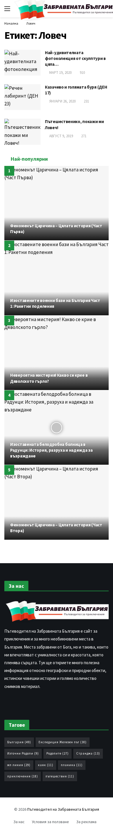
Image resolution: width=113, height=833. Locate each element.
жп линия (18, 765)
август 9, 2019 (61, 135)
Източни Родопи (23, 753)
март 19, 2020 (60, 72)
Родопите (57, 753)
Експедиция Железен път (63, 742)
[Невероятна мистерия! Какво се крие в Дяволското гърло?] (56, 353)
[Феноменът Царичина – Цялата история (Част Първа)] (56, 203)
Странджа (88, 753)
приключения (22, 776)
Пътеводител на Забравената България (63, 809)
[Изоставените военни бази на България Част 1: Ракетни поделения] (56, 278)
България (19, 742)
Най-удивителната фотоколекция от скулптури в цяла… (75, 58)
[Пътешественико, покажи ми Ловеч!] (22, 131)
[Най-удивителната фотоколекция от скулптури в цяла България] (22, 63)
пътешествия (59, 776)
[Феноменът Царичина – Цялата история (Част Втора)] (56, 502)
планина (72, 765)
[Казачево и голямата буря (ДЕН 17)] (22, 97)
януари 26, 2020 (62, 101)
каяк (45, 765)
